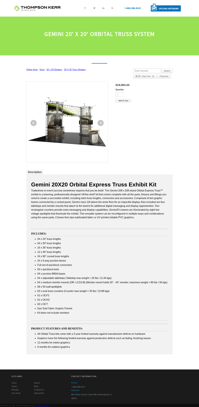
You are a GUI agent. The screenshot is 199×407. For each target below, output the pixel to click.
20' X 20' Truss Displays (75, 69)
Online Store (32, 69)
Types (14, 386)
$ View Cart (144, 76)
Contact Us (39, 389)
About (37, 382)
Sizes (42, 69)
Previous (33, 123)
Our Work (16, 393)
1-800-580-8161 (132, 8)
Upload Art (39, 393)
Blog (36, 386)
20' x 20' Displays (54, 69)
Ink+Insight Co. (42, 405)
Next (100, 123)
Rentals (15, 389)
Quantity (120, 89)
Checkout (164, 76)
